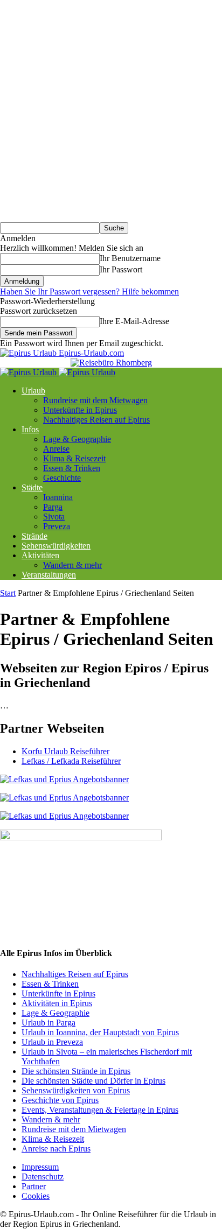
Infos (30, 429)
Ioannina (58, 497)
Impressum (40, 1166)
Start (8, 593)
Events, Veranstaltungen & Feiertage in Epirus (100, 1109)
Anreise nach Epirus (56, 1148)
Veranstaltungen (49, 574)
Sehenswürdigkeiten (56, 545)
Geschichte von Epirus (60, 1100)
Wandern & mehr (72, 565)
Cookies (36, 1195)
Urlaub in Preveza (52, 1042)
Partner (34, 1186)
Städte (32, 487)
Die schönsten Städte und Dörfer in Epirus (93, 1080)
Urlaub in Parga (48, 1022)
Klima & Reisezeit (74, 458)
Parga (53, 506)
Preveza (56, 526)
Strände (34, 535)
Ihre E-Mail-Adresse (134, 321)
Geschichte (62, 477)
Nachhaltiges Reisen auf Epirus (96, 419)
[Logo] (29, 372)
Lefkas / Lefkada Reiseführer (71, 761)
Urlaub (33, 390)
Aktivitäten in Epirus (57, 1003)
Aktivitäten (40, 555)
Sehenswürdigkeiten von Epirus (76, 1090)
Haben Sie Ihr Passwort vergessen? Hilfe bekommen (89, 291)
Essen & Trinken (71, 468)
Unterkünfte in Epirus (80, 410)
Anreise (56, 448)
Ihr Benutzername (130, 258)
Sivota (54, 516)
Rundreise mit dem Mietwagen (95, 400)
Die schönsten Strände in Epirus (76, 1071)
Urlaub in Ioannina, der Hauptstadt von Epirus (100, 1032)
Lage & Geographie (77, 439)
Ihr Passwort (121, 269)
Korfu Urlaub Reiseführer (65, 751)
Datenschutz (43, 1176)
